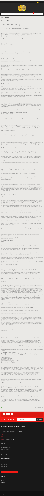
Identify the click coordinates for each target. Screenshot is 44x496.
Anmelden (3, 2)
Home (2, 17)
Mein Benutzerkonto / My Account (6, 445)
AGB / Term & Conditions (5, 468)
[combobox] (21, 14)
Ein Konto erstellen (8, 2)
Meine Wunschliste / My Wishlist (6, 447)
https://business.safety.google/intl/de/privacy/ (27, 307)
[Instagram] (12, 414)
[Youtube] (9, 414)
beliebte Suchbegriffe (4, 451)
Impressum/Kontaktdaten (5, 454)
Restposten (3, 482)
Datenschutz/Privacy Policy (5, 466)
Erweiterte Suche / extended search (6, 449)
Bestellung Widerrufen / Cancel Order (9, 472)
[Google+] (7, 414)
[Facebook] (4, 414)
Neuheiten (2, 480)
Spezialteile (3, 484)
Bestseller (2, 478)
